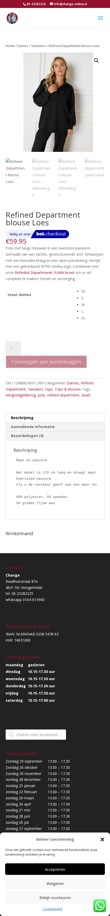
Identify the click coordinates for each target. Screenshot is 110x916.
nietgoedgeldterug (21, 395)
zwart (86, 395)
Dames (23, 45)
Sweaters (38, 45)
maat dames (19, 294)
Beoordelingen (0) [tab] (27, 435)
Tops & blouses (68, 389)
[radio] (92, 291)
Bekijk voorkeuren (55, 897)
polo (41, 395)
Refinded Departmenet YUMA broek (44, 272)
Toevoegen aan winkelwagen (46, 361)
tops (49, 389)
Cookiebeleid (52, 909)
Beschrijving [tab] (22, 417)
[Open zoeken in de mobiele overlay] (36, 734)
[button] (102, 839)
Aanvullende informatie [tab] (33, 426)
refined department (63, 395)
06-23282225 (36, 4)
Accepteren (55, 869)
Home (10, 45)
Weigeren (55, 883)
